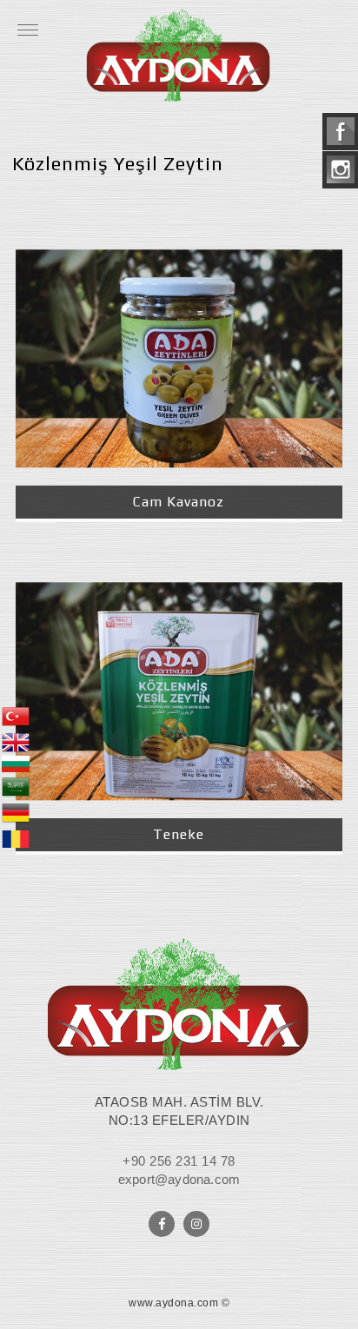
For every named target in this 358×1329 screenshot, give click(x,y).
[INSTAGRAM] (196, 1224)
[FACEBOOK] (162, 1224)
